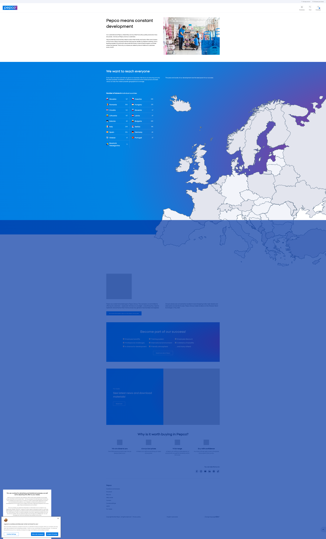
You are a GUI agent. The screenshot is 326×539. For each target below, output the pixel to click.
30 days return (306, 1)
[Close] (58, 518)
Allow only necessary (38, 534)
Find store (302, 9)
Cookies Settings (11, 534)
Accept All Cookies (52, 534)
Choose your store (319, 1)
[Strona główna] (10, 8)
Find (310, 9)
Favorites (318, 9)
